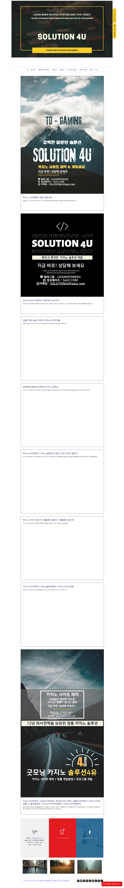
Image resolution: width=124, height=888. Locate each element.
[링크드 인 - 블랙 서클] (90, 881)
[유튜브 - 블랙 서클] (81, 881)
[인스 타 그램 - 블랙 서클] (84, 881)
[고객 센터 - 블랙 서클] (99, 881)
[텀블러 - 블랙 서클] (96, 881)
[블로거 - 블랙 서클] (93, 881)
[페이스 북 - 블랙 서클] (78, 881)
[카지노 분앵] (89, 832)
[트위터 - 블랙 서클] (87, 881)
